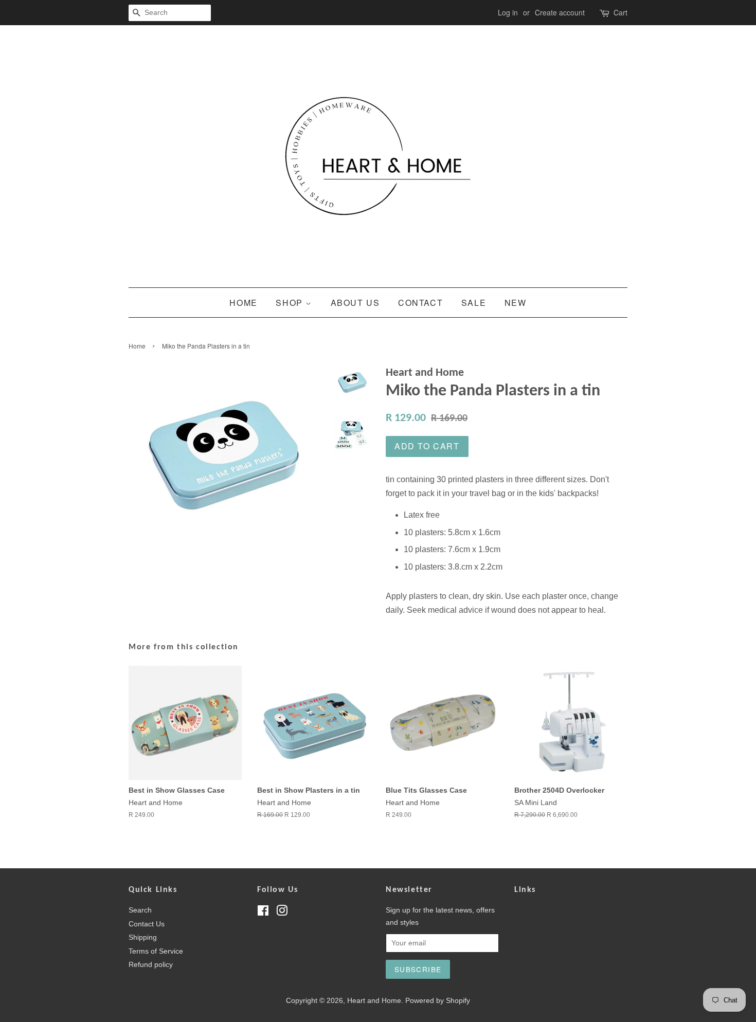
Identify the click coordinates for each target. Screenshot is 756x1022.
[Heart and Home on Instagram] (281, 913)
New (516, 302)
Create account (560, 12)
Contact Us (147, 924)
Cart (620, 12)
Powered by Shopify (437, 1001)
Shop (290, 302)
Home (243, 302)
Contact (420, 302)
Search (140, 910)
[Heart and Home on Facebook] (263, 913)
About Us (355, 302)
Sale (473, 302)
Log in (508, 12)
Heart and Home (374, 1001)
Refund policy (151, 965)
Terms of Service (156, 951)
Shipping (143, 937)
